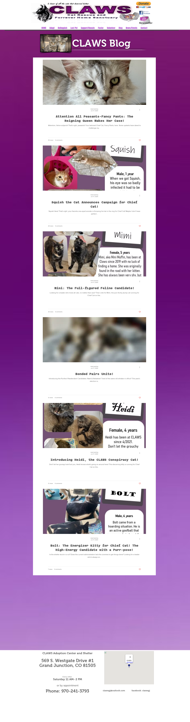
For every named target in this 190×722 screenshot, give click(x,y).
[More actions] (140, 109)
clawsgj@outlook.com (114, 690)
